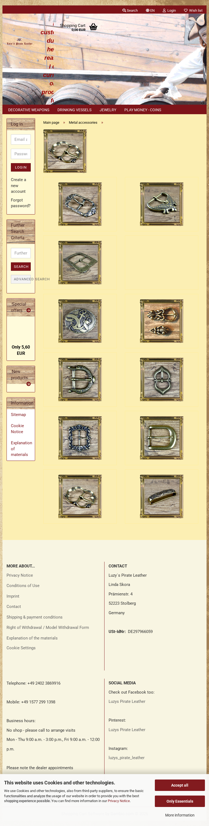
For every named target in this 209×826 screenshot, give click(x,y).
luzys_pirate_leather (127, 757)
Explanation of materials (21, 448)
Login (21, 167)
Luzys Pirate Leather (127, 701)
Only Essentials (180, 801)
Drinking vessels (74, 110)
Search (21, 267)
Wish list (195, 10)
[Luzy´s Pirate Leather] (19, 41)
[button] (150, 9)
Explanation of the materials (32, 638)
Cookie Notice (17, 428)
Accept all (179, 785)
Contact (14, 606)
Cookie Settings (21, 647)
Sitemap (18, 414)
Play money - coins (142, 110)
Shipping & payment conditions (35, 617)
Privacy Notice (119, 801)
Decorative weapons (28, 110)
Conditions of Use (23, 585)
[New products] (28, 384)
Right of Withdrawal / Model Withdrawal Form (48, 627)
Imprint (13, 596)
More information (180, 815)
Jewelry (108, 110)
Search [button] (132, 10)
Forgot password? (20, 203)
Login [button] (171, 10)
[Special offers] (28, 311)
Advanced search (22, 279)
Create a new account (18, 185)
